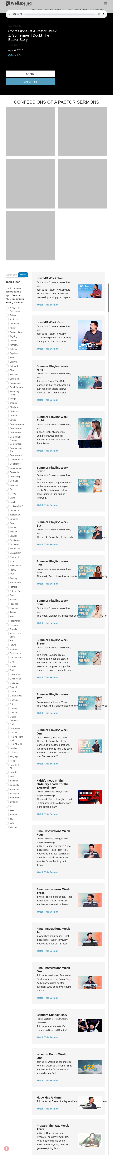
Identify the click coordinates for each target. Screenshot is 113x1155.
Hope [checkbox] (12, 761)
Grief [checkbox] (12, 704)
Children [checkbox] (14, 407)
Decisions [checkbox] (14, 510)
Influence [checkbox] (14, 780)
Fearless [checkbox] (14, 599)
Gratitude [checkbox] (14, 700)
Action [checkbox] (13, 315)
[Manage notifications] (6, 1148)
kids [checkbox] (12, 823)
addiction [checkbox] (14, 319)
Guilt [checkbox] (12, 724)
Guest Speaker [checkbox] (14, 718)
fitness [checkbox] (13, 612)
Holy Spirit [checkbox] (15, 756)
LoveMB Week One (50, 322)
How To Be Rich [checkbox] (15, 766)
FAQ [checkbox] (12, 574)
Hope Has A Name (49, 1097)
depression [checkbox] (15, 514)
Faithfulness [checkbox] (15, 565)
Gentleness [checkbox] (15, 653)
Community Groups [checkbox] (15, 438)
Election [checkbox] (13, 531)
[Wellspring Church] (18, 4)
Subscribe (30, 81)
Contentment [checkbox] (16, 468)
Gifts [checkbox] (12, 661)
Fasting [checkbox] (13, 578)
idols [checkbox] (12, 776)
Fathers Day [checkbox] (16, 591)
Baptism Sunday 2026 (52, 1014)
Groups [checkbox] (13, 708)
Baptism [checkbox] (14, 353)
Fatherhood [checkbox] (15, 582)
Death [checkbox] (12, 502)
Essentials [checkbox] (15, 548)
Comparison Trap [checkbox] (15, 450)
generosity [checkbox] (15, 649)
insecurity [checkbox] (14, 785)
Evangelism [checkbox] (15, 553)
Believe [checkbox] (13, 362)
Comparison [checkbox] (15, 444)
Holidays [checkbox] (14, 748)
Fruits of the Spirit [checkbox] (15, 635)
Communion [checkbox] (15, 428)
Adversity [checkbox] (14, 323)
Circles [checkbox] (13, 420)
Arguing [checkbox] (13, 336)
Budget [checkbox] (13, 398)
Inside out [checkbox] (14, 789)
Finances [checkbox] (14, 608)
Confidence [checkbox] (15, 463)
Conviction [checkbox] (15, 472)
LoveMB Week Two (50, 278)
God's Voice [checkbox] (15, 678)
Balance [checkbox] (14, 349)
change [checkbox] (13, 403)
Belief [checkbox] (12, 357)
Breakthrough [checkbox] (16, 387)
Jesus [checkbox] (13, 810)
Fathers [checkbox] (13, 587)
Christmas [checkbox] (15, 411)
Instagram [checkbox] (14, 793)
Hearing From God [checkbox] (16, 738)
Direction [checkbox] (14, 519)
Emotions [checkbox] (14, 544)
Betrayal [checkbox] (14, 366)
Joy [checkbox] (11, 819)
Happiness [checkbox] (15, 728)
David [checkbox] (12, 497)
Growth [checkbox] (13, 712)
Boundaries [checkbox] (15, 383)
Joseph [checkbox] (13, 814)
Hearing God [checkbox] (16, 744)
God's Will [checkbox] (14, 683)
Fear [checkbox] (12, 595)
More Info (16, 55)
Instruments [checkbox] (15, 797)
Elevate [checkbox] (13, 536)
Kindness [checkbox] (14, 827)
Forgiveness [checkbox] (16, 620)
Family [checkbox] (13, 570)
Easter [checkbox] (13, 527)
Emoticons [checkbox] (15, 540)
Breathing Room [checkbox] (14, 393)
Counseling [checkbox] (15, 476)
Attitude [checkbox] (13, 340)
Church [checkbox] (13, 415)
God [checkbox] (12, 670)
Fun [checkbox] (11, 640)
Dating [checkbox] (13, 493)
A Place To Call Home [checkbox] (15, 310)
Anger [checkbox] (12, 328)
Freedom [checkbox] (14, 625)
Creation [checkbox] (14, 485)
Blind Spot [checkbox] (14, 378)
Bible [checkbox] (12, 370)
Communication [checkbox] (17, 424)
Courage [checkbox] (14, 480)
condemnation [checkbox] (16, 459)
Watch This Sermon (47, 304)
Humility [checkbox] (14, 772)
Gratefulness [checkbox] (16, 695)
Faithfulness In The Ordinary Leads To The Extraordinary (53, 784)
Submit (23, 275)
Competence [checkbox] (16, 455)
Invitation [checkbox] (14, 802)
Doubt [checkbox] (12, 523)
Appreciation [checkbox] (16, 332)
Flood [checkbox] (12, 616)
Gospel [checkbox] (13, 687)
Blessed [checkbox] (14, 374)
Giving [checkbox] (13, 666)
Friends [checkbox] (13, 629)
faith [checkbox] (12, 561)
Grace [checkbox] (13, 691)
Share (30, 74)
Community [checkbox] (15, 432)
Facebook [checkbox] (14, 557)
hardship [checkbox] (14, 732)
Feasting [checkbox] (14, 604)
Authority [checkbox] (14, 345)
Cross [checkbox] (13, 489)
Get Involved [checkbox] (16, 657)
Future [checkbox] (13, 644)
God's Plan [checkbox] (15, 674)
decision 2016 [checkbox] (16, 506)
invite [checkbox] (12, 806)
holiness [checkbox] (14, 752)
